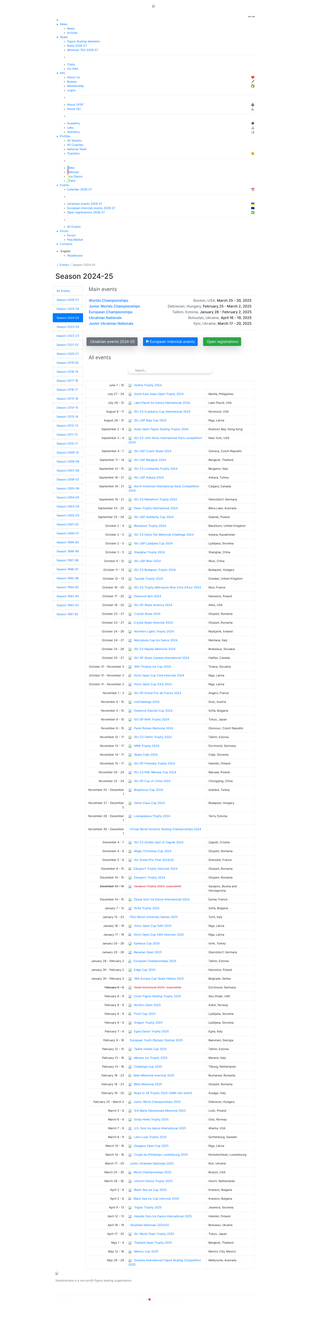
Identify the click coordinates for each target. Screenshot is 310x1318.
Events (64, 185)
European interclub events (172, 341)
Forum (64, 231)
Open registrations (222, 341)
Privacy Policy (218, 1282)
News (63, 24)
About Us (215, 1278)
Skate (64, 37)
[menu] (250, 13)
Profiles (65, 136)
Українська (75, 255)
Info (62, 73)
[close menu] (253, 13)
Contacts (66, 244)
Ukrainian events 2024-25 (112, 341)
